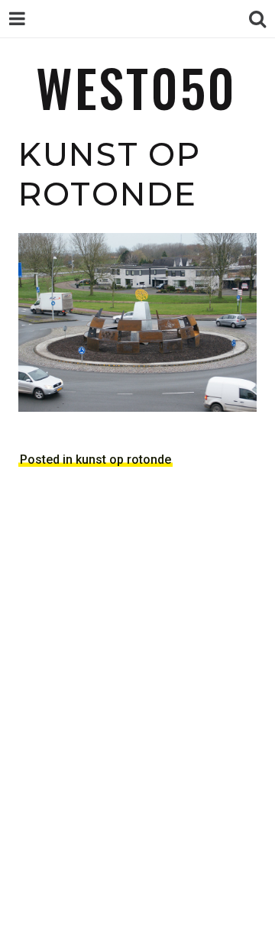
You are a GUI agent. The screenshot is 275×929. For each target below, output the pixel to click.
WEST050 (136, 87)
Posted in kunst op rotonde (95, 459)
